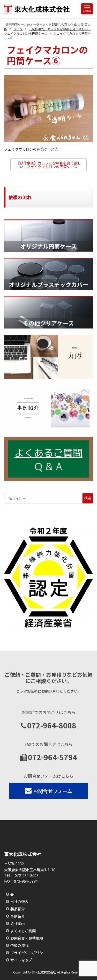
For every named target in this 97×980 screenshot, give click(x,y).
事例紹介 (17, 916)
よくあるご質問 (23, 930)
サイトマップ (21, 960)
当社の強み (19, 901)
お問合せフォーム (52, 790)
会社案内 (17, 923)
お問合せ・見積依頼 (26, 938)
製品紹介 (17, 908)
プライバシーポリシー (28, 952)
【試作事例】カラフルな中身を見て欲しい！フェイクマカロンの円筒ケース (48, 164)
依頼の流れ (19, 945)
